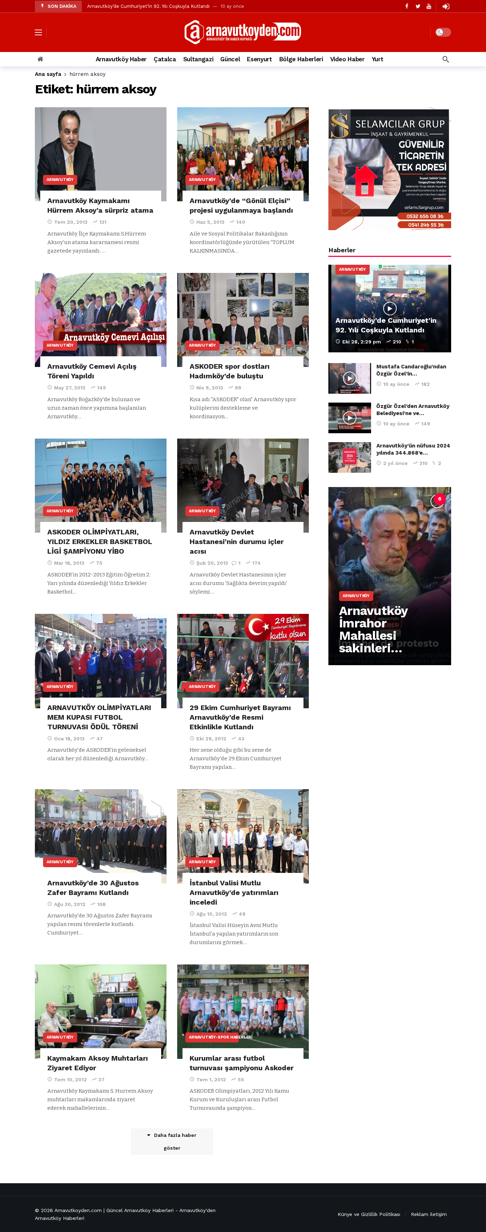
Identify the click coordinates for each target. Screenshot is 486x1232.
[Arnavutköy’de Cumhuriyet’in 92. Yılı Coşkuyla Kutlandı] (389, 309)
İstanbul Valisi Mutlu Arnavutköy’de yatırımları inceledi (234, 892)
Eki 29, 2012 (211, 738)
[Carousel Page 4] (408, 499)
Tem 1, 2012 (211, 1079)
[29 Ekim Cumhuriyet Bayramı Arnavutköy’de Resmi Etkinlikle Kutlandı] (243, 661)
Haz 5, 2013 (210, 222)
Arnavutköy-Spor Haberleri (214, 1037)
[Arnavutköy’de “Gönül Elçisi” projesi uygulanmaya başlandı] (243, 154)
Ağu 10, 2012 (211, 914)
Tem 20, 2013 (71, 222)
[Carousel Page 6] (440, 499)
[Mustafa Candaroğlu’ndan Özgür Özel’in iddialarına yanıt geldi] (349, 378)
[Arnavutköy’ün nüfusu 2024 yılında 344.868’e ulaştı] (349, 457)
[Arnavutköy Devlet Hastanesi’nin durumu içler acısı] (243, 486)
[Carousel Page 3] (393, 499)
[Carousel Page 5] (424, 499)
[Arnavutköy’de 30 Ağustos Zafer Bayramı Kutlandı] (101, 836)
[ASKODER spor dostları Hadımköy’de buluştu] (243, 320)
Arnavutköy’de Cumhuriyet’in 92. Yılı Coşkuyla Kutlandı (148, 6)
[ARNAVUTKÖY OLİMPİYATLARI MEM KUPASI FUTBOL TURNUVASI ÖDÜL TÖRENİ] (101, 661)
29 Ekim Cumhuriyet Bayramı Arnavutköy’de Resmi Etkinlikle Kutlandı (240, 717)
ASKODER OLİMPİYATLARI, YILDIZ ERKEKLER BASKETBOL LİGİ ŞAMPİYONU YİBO (99, 541)
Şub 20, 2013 (212, 563)
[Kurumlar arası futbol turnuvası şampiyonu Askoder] (243, 1011)
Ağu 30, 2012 (69, 904)
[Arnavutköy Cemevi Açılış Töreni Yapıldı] (101, 320)
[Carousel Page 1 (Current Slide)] (361, 499)
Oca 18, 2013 (69, 738)
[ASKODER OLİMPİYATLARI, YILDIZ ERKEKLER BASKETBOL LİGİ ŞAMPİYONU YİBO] (101, 486)
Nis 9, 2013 (209, 387)
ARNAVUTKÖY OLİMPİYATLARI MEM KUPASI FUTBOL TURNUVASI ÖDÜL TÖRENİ (99, 717)
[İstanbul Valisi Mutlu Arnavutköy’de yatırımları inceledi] (243, 836)
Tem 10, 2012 (70, 1079)
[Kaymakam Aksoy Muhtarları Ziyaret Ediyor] (101, 1011)
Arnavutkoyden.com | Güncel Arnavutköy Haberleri (114, 1210)
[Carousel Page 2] (377, 499)
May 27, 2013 (69, 387)
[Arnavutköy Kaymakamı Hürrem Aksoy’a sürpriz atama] (101, 154)
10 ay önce (396, 384)
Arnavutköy (60, 179)
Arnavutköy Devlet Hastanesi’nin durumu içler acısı (237, 541)
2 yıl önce (395, 463)
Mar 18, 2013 (69, 563)
